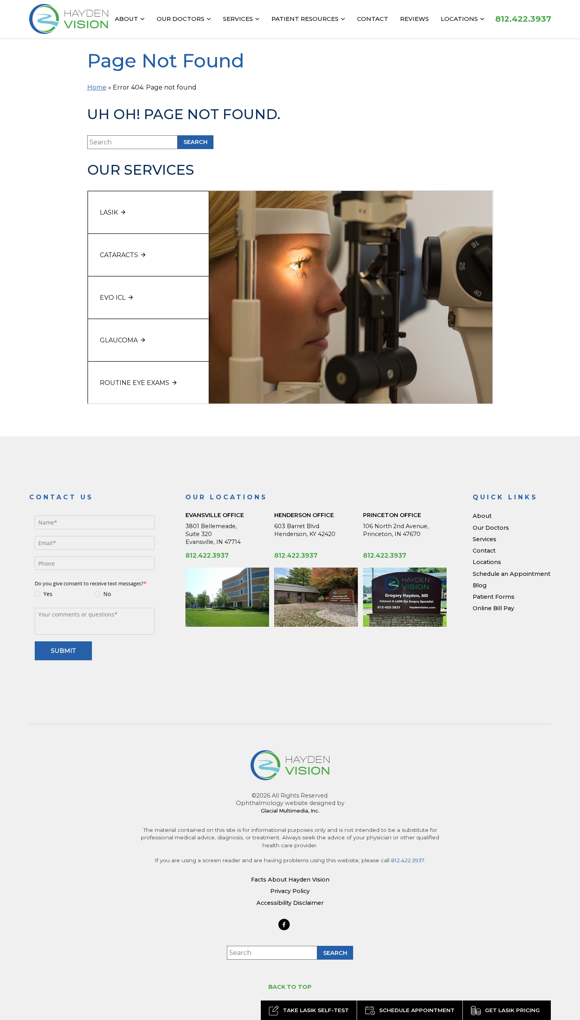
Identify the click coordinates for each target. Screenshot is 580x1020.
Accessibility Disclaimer (290, 902)
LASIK (109, 212)
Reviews (414, 18)
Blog (479, 585)
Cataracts (119, 255)
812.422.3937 (207, 555)
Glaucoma (119, 340)
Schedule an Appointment (511, 573)
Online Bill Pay (493, 608)
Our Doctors (180, 18)
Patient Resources (305, 18)
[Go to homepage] (68, 19)
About (126, 18)
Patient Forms (494, 596)
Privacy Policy (290, 891)
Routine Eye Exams (134, 383)
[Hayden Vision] (290, 765)
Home (97, 87)
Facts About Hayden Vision (290, 879)
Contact (372, 18)
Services (238, 18)
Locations (459, 18)
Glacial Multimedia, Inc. (290, 810)
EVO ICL (112, 297)
